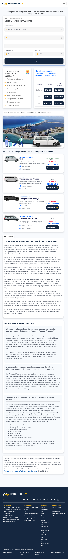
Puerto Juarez (45, 530)
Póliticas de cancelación (40, 553)
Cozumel (43, 516)
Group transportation (30, 518)
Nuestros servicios (29, 520)
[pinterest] (44, 499)
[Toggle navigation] (64, 3)
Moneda (37, 50)
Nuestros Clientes (7, 553)
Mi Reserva (7, 499)
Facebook (12, 521)
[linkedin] (41, 499)
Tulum (42, 513)
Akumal (43, 520)
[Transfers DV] (12, 3)
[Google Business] (58, 499)
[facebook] (27, 499)
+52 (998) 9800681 (8, 515)
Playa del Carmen (31, 112)
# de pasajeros (9, 50)
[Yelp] (47, 499)
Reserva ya (51, 168)
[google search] (51, 499)
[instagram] (30, 499)
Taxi (25, 511)
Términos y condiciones (24, 553)
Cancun (29, 178)
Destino (7, 42)
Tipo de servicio (9, 25)
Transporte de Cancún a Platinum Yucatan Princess (20, 471)
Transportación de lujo (30, 516)
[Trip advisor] (23, 499)
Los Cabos (44, 533)
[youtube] (37, 499)
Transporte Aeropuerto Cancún (11, 112)
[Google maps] (54, 499)
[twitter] (34, 499)
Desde (6, 34)
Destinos (23, 112)
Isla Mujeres (44, 518)
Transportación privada (31, 513)
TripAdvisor (6, 521)
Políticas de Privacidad (57, 552)
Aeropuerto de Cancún (25, 158)
